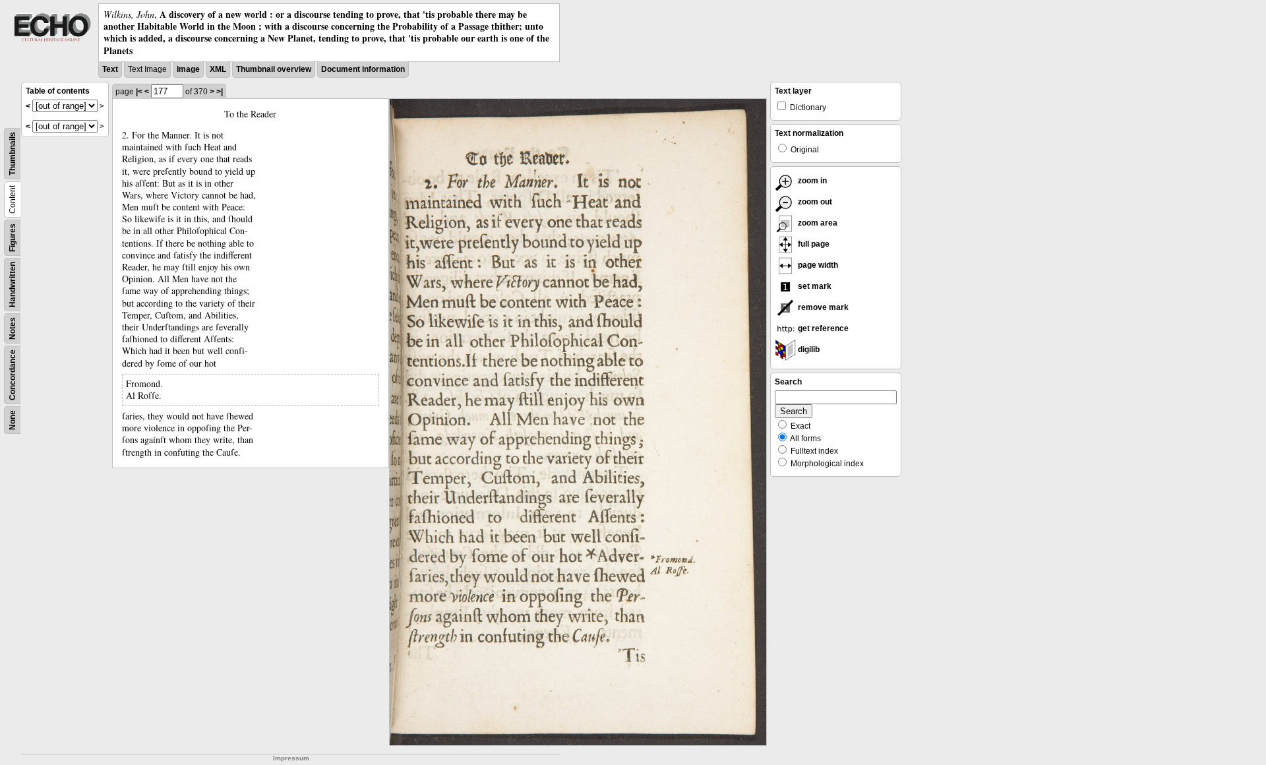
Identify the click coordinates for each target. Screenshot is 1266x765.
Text (110, 69)
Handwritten (12, 284)
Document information (363, 69)
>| (219, 91)
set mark (813, 286)
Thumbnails (12, 153)
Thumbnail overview (273, 69)
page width (817, 265)
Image (188, 69)
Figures (12, 238)
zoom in (811, 180)
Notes (12, 328)
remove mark (822, 307)
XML (218, 69)
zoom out (814, 201)
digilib (808, 349)
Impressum (291, 758)
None (12, 420)
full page (812, 244)
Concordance (12, 375)
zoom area (816, 223)
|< (139, 91)
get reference (822, 328)
